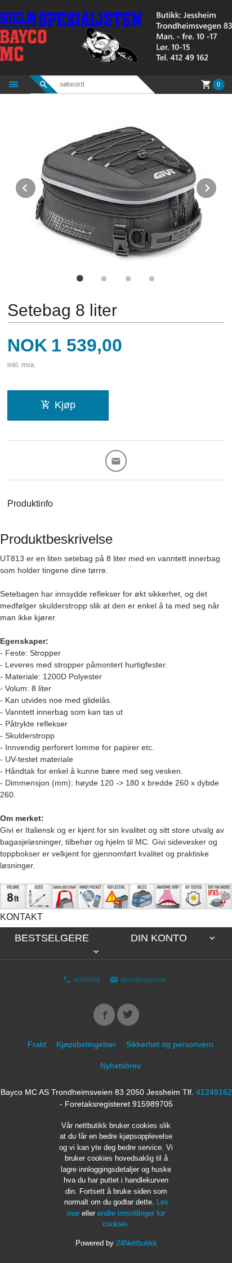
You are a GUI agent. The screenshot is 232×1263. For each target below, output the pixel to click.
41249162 (86, 979)
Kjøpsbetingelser (86, 1044)
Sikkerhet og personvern (169, 1044)
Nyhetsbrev (120, 1065)
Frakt (37, 1044)
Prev (36, 186)
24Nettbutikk (136, 1243)
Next (216, 186)
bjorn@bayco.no (142, 979)
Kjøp (65, 405)
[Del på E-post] (116, 461)
